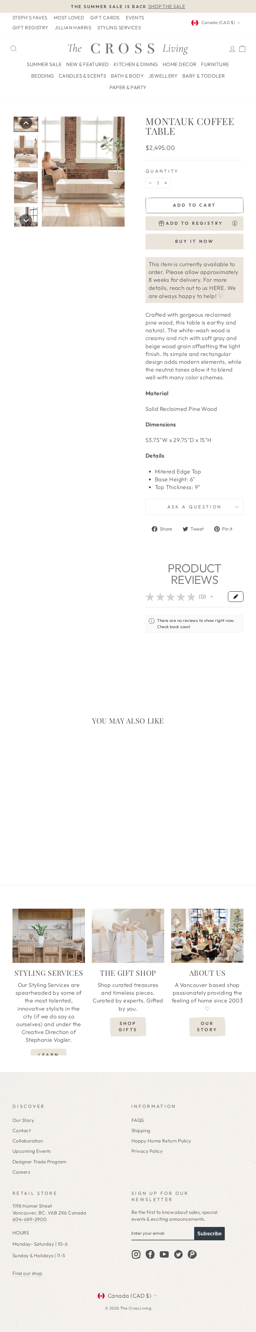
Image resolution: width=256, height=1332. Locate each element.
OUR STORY (207, 1026)
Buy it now (194, 241)
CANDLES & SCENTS (82, 76)
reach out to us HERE (197, 287)
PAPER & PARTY (128, 87)
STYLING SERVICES (119, 28)
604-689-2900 (29, 1219)
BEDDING (42, 76)
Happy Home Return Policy (161, 1141)
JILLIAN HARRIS (73, 28)
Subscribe (209, 1233)
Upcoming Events (31, 1151)
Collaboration (27, 1141)
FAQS (137, 1120)
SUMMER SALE (44, 64)
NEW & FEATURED (87, 64)
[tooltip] (234, 223)
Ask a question (194, 507)
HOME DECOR (180, 64)
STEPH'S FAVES (29, 18)
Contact (21, 1130)
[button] (26, 123)
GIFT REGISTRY (30, 28)
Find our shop (27, 1273)
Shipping (140, 1130)
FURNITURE (215, 64)
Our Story (23, 1120)
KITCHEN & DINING (136, 64)
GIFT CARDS (105, 18)
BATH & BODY (127, 76)
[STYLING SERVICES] (48, 936)
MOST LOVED (69, 18)
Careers (21, 1172)
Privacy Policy (147, 1151)
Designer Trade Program (39, 1162)
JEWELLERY (163, 76)
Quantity (162, 171)
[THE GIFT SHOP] (128, 936)
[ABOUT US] (207, 936)
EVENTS (135, 18)
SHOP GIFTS (128, 1026)
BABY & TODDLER (203, 76)
